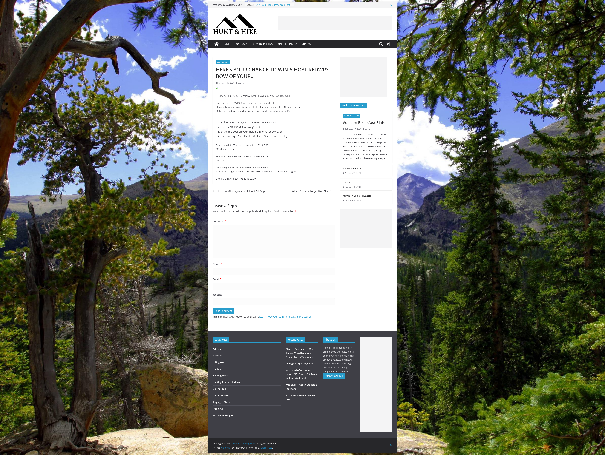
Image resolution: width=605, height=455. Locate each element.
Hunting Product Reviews (226, 382)
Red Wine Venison (352, 168)
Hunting (240, 43)
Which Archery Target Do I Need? (311, 191)
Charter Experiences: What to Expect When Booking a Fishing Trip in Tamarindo (301, 352)
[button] (246, 44)
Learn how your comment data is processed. (285, 316)
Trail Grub (218, 408)
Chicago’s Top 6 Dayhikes (299, 363)
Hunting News (223, 62)
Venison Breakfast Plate (364, 122)
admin (241, 83)
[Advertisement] (335, 23)
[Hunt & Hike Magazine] (216, 44)
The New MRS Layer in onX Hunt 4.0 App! (240, 191)
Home (226, 43)
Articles (217, 348)
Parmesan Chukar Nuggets (356, 195)
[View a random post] (388, 44)
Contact (307, 43)
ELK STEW (347, 182)
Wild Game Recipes (351, 116)
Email (217, 279)
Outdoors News (221, 395)
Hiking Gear (219, 362)
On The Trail (285, 43)
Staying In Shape (263, 43)
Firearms (217, 355)
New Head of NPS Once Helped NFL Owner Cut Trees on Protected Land (273, 6)
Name (217, 264)
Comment (220, 221)
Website (217, 294)
